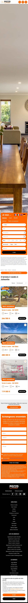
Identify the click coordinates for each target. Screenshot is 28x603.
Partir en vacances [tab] (13, 221)
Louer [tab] (10, 218)
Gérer (14, 519)
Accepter (14, 595)
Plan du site (14, 525)
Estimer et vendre (14, 505)
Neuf (16, 244)
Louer (14, 517)
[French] (15, 215)
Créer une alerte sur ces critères (14, 272)
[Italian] (18, 215)
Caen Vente (14, 571)
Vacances (14, 511)
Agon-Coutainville (14, 575)
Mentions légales (8, 490)
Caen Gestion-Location (14, 573)
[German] (24, 215)
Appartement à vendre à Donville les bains (14, 551)
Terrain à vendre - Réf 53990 (10, 310)
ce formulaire (21, 477)
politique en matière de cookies (16, 589)
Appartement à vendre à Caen (14, 539)
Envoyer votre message (14, 462)
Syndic (14, 521)
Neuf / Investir (14, 507)
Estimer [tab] (4, 221)
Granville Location (14, 566)
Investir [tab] (16, 218)
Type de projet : (5, 244)
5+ (24, 240)
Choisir (14, 598)
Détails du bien (22, 318)
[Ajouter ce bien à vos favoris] (25, 288)
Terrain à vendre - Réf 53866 (10, 346)
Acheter (14, 509)
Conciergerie (14, 523)
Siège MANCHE (14, 562)
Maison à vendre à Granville (14, 541)
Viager (11, 244)
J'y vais (14, 252)
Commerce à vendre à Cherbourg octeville (14, 555)
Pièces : (4, 240)
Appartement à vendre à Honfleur (14, 547)
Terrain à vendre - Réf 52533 (10, 383)
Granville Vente (14, 564)
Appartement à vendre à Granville (14, 537)
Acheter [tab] (4, 218)
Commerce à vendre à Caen (14, 553)
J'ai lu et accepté (13, 459)
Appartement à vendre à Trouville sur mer (14, 545)
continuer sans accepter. (13, 591)
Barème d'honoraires (14, 529)
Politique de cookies (19, 490)
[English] (21, 215)
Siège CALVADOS (14, 568)
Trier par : (13, 283)
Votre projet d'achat (14, 407)
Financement (14, 515)
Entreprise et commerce (14, 513)
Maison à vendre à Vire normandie (14, 549)
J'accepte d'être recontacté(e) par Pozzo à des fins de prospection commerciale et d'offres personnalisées (13, 455)
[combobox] (14, 224)
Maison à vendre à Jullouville (14, 543)
